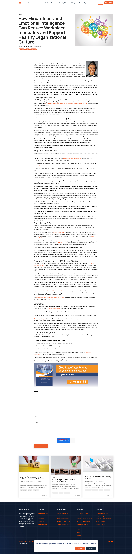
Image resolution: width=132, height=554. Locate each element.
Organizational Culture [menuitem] (63, 518)
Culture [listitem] (30, 490)
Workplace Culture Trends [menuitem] (64, 527)
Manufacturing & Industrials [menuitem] (83, 521)
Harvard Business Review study (72, 158)
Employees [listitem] (55, 492)
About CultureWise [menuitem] (43, 513)
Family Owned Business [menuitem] (102, 513)
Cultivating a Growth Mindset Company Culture (63, 480)
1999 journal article (58, 232)
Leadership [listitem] (35, 490)
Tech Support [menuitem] (41, 521)
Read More (44, 495)
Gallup (38, 165)
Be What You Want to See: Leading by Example (98, 478)
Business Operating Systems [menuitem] (103, 518)
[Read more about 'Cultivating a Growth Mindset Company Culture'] (66, 465)
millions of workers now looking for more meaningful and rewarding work (66, 103)
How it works (40, 3)
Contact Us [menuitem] (41, 518)
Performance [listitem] (23, 490)
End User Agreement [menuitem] (23, 541)
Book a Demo (108, 2)
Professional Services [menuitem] (82, 516)
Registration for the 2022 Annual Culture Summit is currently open (53, 291)
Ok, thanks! (79, 548)
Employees (21, 49)
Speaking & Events (64, 3)
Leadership (33, 49)
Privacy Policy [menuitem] (32, 541)
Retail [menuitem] (78, 529)
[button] (109, 541)
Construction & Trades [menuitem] (82, 513)
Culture (27, 49)
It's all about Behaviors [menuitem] (62, 513)
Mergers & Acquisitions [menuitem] (102, 516)
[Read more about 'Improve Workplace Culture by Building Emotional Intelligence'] (34, 464)
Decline (91, 548)
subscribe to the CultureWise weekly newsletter (50, 297)
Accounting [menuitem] (79, 535)
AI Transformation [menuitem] (100, 524)
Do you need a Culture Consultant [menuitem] (65, 516)
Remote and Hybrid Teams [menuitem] (64, 521)
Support (86, 3)
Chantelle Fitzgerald (56, 62)
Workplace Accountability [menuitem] (63, 524)
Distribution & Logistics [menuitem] (82, 524)
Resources (54, 3)
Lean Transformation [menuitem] (101, 527)
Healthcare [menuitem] (79, 532)
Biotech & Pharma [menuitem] (81, 527)
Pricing (73, 3)
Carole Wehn (88, 481)
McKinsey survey (62, 243)
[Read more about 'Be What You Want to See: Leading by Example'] (98, 464)
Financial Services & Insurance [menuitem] (84, 518)
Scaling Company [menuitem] (100, 521)
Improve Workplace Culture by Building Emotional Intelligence (32, 478)
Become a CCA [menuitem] (42, 516)
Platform (47, 3)
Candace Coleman (23, 46)
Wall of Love (79, 3)
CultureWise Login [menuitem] (42, 524)
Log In (100, 3)
